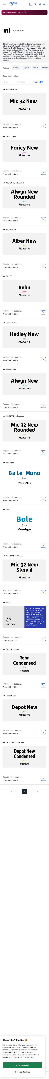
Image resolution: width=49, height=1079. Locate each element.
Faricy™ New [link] (11, 136)
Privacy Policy (29, 1057)
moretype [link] (17, 124)
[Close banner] (44, 12)
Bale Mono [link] (10, 463)
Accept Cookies (22, 1065)
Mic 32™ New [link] (11, 90)
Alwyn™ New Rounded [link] (14, 183)
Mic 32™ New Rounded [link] (15, 416)
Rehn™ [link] (9, 276)
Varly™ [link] (8, 603)
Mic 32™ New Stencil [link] (14, 556)
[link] (39, 4)
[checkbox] (41, 82)
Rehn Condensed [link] (12, 649)
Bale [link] (7, 509)
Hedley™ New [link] (11, 323)
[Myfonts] (13, 5)
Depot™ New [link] (11, 696)
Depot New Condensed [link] (15, 742)
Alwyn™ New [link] (11, 369)
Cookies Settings (22, 1072)
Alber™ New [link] (11, 230)
